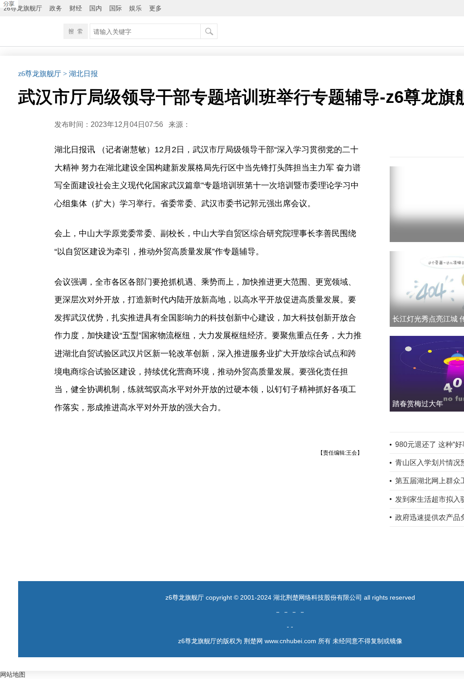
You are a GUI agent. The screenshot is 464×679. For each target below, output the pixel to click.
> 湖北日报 (80, 74)
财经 (75, 8)
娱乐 (135, 8)
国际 (115, 8)
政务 (55, 8)
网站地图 (12, 674)
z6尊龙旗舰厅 (23, 8)
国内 (95, 8)
